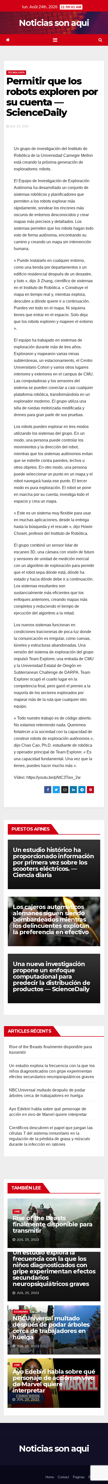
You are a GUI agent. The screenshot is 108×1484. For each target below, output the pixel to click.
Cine (17, 1211)
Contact (63, 1477)
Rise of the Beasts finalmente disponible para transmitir (52, 1224)
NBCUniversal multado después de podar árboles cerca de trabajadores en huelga (51, 1328)
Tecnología (16, 72)
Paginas (79, 1477)
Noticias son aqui (54, 23)
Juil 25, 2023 (28, 1239)
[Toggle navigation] (55, 40)
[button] (100, 40)
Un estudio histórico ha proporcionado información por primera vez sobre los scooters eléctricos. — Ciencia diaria (53, 862)
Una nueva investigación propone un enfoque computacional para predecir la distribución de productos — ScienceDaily (51, 976)
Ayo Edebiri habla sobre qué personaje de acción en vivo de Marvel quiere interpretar (54, 1381)
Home (49, 1477)
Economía (21, 1311)
